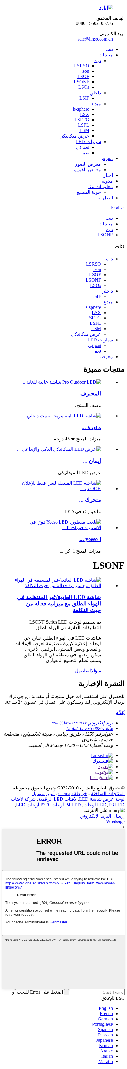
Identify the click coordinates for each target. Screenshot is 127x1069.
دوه (97, 60)
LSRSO (81, 65)
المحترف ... (87, 393)
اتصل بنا (105, 197)
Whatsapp (115, 821)
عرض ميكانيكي (74, 135)
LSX (84, 114)
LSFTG (81, 119)
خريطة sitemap (72, 793)
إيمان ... (92, 461)
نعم (85, 152)
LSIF (84, 98)
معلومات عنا (100, 186)
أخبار (108, 175)
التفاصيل (83, 670)
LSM (84, 130)
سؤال (96, 670)
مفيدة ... (91, 427)
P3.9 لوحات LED (32, 804)
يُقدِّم (120, 712)
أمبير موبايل (43, 793)
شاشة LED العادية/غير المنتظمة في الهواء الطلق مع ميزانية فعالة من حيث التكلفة (59, 603)
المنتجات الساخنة (108, 793)
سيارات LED (88, 141)
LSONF (81, 81)
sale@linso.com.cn (95, 38)
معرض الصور (88, 164)
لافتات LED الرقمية (57, 799)
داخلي (95, 92)
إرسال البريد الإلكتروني (102, 815)
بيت (109, 49)
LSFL (83, 124)
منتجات (105, 54)
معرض (106, 158)
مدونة (107, 180)
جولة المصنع (89, 192)
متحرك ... (90, 500)
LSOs (83, 87)
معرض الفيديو (87, 169)
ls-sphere (81, 109)
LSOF (83, 76)
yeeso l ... (90, 539)
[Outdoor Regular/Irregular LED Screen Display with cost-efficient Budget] (57, 585)
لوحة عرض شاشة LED (102, 799)
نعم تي (82, 147)
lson (85, 71)
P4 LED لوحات (66, 804)
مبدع (96, 103)
